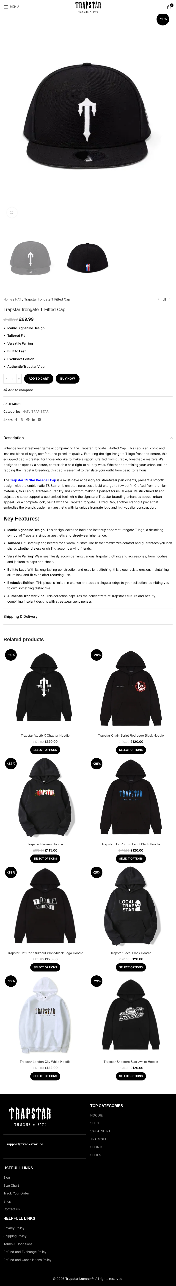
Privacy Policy (14, 1228)
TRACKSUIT (99, 1139)
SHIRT (95, 1123)
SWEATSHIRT (100, 1131)
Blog (6, 1177)
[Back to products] (164, 299)
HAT (18, 299)
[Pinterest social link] (28, 420)
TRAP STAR (40, 411)
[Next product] (170, 299)
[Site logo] (88, 6)
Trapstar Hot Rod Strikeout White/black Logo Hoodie (45, 953)
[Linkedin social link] (33, 420)
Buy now (67, 378)
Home (7, 299)
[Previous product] (159, 299)
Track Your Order (16, 1193)
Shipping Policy (15, 1236)
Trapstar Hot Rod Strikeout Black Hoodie (131, 844)
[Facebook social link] (16, 420)
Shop (7, 1201)
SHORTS (96, 1147)
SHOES (95, 1155)
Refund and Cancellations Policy (27, 1260)
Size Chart (11, 1185)
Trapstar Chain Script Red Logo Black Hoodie (131, 735)
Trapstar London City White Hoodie (45, 1061)
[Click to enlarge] (12, 212)
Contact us (11, 1209)
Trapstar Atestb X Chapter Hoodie (45, 735)
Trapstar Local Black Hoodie (130, 953)
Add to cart (39, 378)
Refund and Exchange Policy (25, 1252)
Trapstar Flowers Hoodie (45, 844)
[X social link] (22, 420)
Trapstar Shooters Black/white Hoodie (131, 1061)
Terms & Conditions (17, 1244)
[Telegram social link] (39, 420)
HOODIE (96, 1115)
